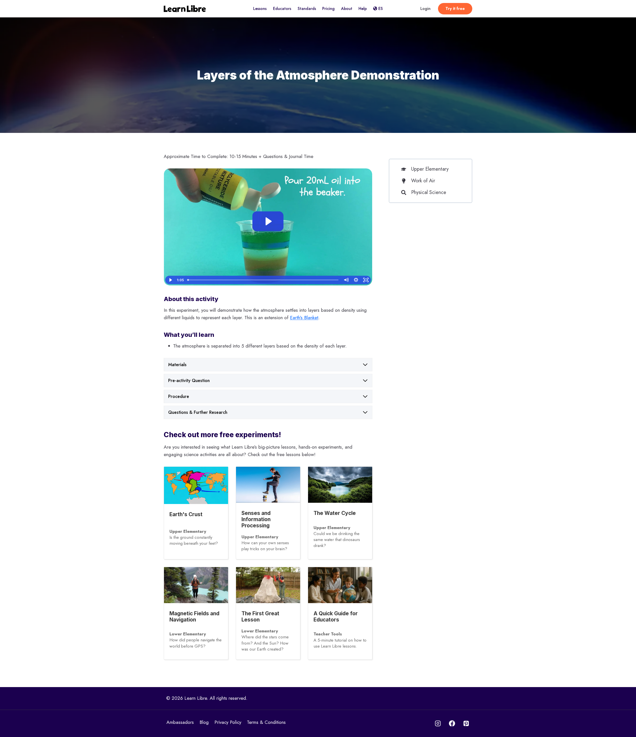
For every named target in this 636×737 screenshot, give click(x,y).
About (346, 8)
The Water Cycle (335, 513)
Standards (307, 8)
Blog (204, 722)
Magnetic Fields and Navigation (194, 616)
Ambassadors (180, 722)
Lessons (260, 8)
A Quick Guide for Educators (336, 616)
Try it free (455, 8)
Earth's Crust (185, 514)
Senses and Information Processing (256, 519)
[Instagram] (438, 723)
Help (362, 8)
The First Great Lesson (260, 616)
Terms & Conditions (266, 722)
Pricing (328, 8)
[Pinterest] (466, 723)
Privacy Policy (227, 722)
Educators (282, 8)
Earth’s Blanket (304, 317)
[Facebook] (452, 723)
